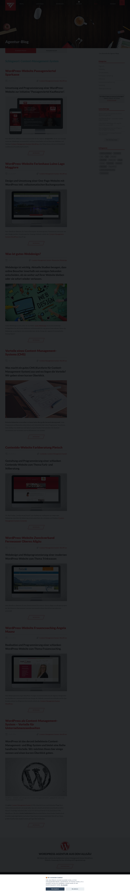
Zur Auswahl (64, 885)
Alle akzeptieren (55, 889)
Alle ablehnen (75, 889)
